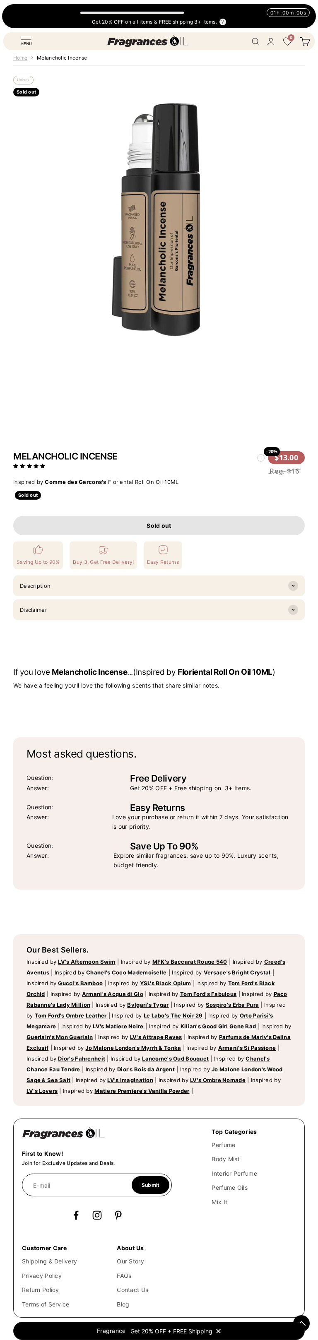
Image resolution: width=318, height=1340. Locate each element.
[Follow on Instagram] (97, 1215)
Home (20, 58)
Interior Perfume (234, 1173)
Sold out (159, 525)
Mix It (219, 1201)
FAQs (124, 1275)
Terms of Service (45, 1304)
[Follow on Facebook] (76, 1215)
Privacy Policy (42, 1275)
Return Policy (40, 1289)
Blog (123, 1304)
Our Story (130, 1261)
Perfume (223, 1144)
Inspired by (71, 961)
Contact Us (132, 1289)
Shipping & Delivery (49, 1261)
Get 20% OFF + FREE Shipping (171, 1331)
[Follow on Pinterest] (118, 1215)
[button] (30, 465)
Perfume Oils (229, 1187)
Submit (150, 1185)
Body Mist (226, 1158)
